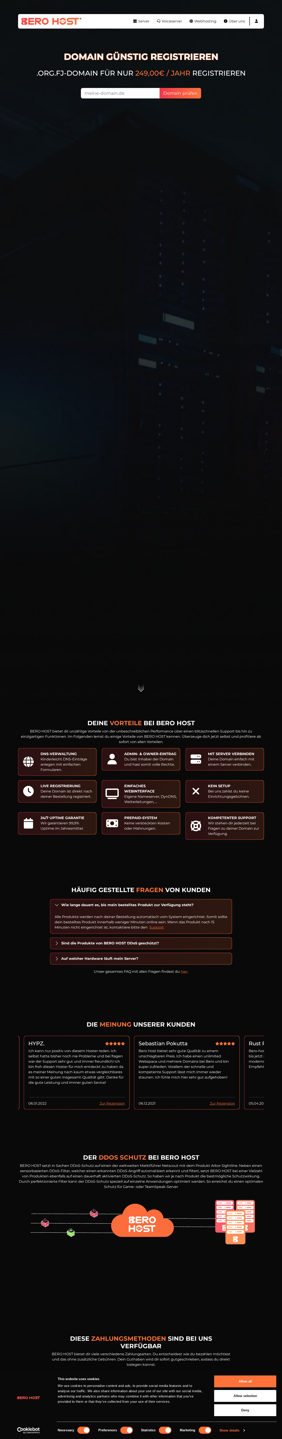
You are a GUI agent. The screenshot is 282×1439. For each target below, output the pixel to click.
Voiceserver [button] (171, 21)
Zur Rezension (112, 1103)
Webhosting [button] (204, 21)
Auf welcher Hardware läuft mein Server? (99, 958)
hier (184, 971)
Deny (245, 1410)
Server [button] (143, 21)
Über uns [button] (236, 21)
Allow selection (245, 1396)
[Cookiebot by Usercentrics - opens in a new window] (28, 1430)
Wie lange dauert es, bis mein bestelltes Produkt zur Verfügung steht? (127, 905)
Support (156, 927)
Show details (229, 1430)
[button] (256, 21)
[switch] (126, 1430)
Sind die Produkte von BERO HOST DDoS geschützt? (110, 943)
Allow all (245, 1381)
